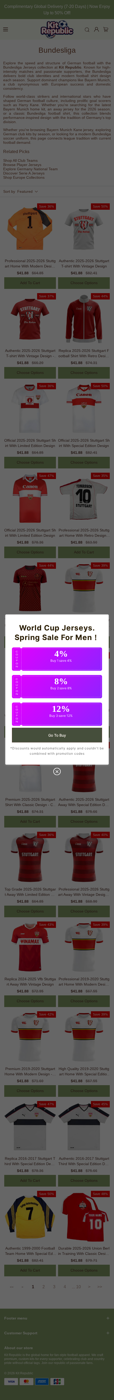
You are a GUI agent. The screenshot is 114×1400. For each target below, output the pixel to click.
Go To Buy (57, 735)
